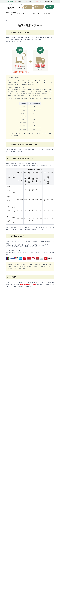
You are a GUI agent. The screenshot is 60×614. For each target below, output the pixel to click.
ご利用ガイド (35, 13)
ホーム (7, 20)
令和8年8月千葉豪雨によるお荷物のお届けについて (20, 1)
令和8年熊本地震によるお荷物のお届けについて (42, 1)
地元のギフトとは (24, 13)
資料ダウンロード (38, 6)
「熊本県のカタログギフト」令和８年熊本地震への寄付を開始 (31, 1)
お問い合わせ (27, 6)
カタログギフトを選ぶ (11, 13)
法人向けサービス (48, 13)
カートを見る (49, 6)
